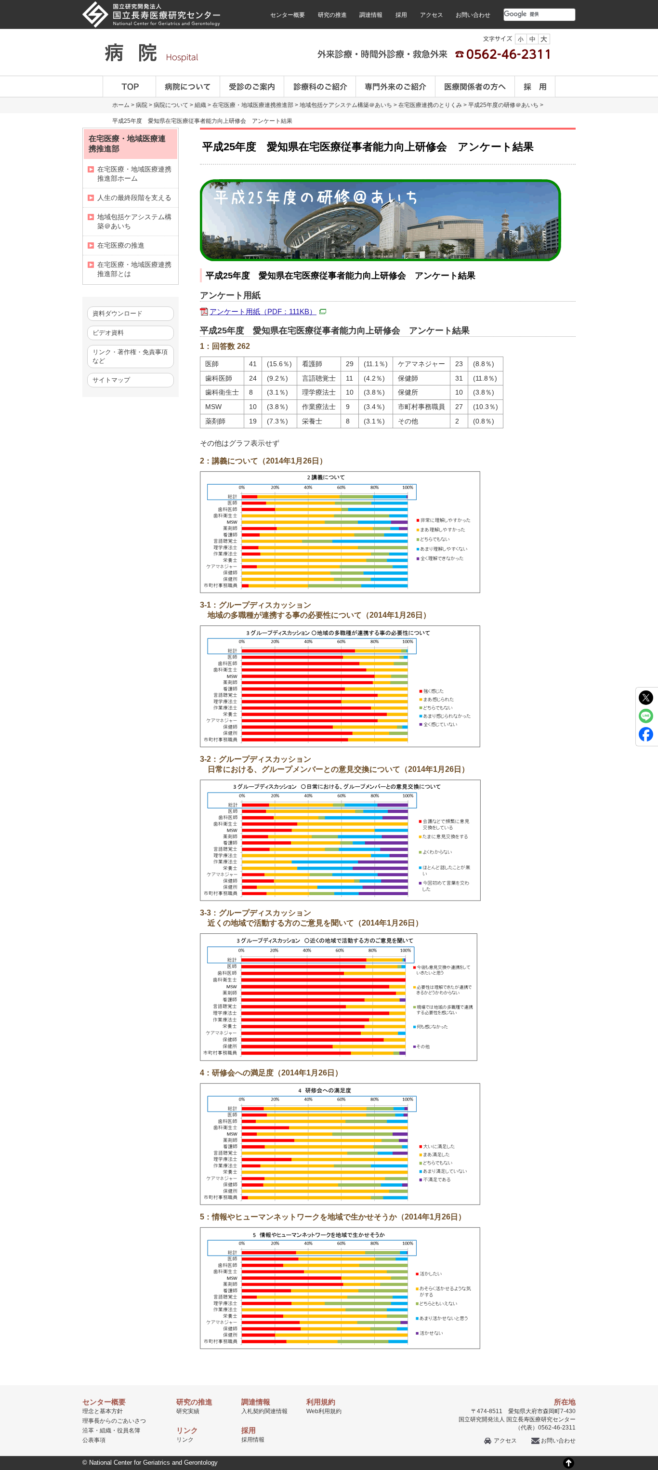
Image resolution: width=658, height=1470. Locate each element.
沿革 (88, 1430)
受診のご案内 (252, 86)
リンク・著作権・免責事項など (130, 356)
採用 (401, 15)
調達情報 (370, 15)
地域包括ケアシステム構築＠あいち (346, 105)
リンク (185, 1439)
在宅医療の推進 (121, 245)
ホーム (121, 105)
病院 (141, 105)
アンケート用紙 (263, 311)
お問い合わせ (473, 15)
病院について (188, 86)
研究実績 (187, 1411)
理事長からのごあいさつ (114, 1420)
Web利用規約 (324, 1411)
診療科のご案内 (320, 86)
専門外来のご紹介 (395, 86)
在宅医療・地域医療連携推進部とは (134, 269)
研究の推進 (332, 15)
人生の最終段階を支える (134, 197)
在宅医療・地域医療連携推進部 (252, 105)
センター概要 (287, 15)
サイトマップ (111, 380)
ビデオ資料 (108, 332)
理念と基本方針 (102, 1411)
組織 (200, 105)
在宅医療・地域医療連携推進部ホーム (134, 173)
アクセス (431, 15)
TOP (129, 86)
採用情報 (252, 1439)
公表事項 (93, 1440)
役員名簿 (128, 1430)
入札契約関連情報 (264, 1411)
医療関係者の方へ (475, 86)
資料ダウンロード (117, 313)
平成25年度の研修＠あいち (503, 105)
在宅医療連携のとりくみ (430, 105)
